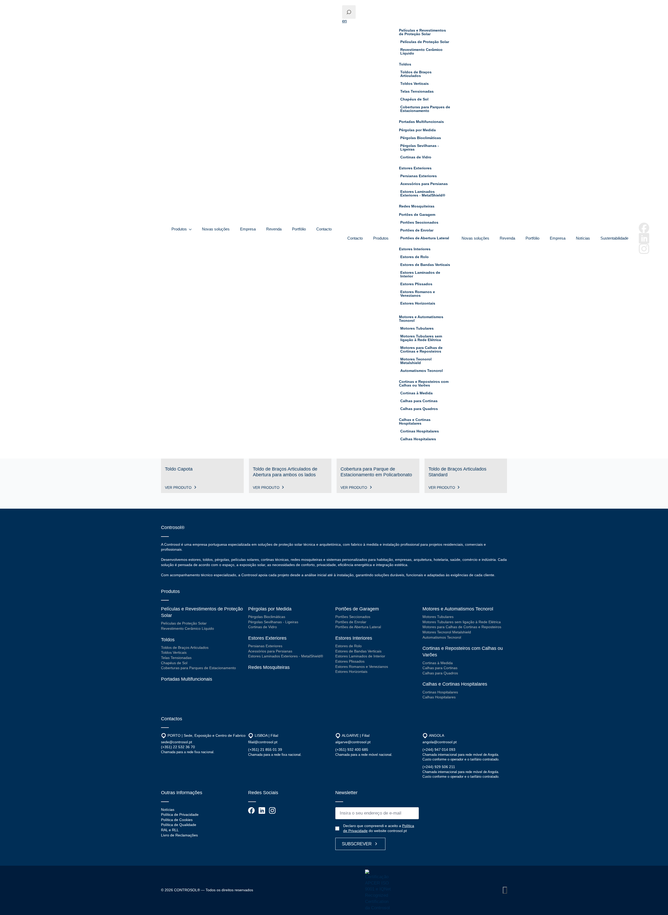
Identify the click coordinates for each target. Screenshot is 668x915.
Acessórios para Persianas (424, 184)
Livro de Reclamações (179, 835)
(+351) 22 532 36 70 (178, 747)
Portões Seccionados (419, 222)
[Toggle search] (349, 12)
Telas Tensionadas (417, 91)
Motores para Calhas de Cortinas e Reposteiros (421, 349)
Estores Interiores (415, 249)
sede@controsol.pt (176, 742)
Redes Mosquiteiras (416, 206)
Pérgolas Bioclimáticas (420, 138)
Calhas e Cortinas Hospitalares (415, 421)
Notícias (583, 238)
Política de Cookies (177, 820)
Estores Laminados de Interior (420, 274)
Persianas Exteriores (418, 176)
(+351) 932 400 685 (351, 749)
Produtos (179, 229)
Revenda (274, 229)
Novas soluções (216, 229)
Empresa (248, 229)
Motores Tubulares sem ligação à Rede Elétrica (421, 338)
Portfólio (299, 229)
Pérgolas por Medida (417, 130)
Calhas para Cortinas (419, 401)
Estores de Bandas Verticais (425, 265)
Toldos (405, 64)
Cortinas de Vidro (415, 157)
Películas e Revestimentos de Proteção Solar (422, 32)
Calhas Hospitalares (418, 439)
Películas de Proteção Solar (424, 42)
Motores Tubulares (417, 328)
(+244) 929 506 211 (438, 767)
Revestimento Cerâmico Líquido (421, 51)
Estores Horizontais (417, 303)
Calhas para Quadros (419, 409)
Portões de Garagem (417, 214)
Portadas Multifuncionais (421, 121)
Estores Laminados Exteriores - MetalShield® (422, 193)
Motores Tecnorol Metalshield (416, 361)
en (344, 21)
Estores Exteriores (415, 168)
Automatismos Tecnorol (421, 371)
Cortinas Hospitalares (419, 431)
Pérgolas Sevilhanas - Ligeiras (419, 147)
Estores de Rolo (414, 257)
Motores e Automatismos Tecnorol (421, 318)
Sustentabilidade (614, 238)
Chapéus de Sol (414, 99)
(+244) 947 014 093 (438, 749)
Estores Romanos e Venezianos (417, 294)
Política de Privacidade (180, 814)
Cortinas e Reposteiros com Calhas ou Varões (424, 383)
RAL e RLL (170, 830)
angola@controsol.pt (439, 742)
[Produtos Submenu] (192, 229)
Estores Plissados (416, 284)
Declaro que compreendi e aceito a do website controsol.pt (378, 828)
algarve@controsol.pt (353, 742)
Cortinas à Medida (416, 393)
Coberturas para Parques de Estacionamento (425, 109)
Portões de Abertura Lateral (424, 238)
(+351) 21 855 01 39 (265, 749)
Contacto (324, 229)
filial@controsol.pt (262, 742)
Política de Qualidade (178, 825)
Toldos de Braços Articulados (416, 74)
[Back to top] (505, 890)
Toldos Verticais (414, 83)
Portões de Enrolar (416, 230)
